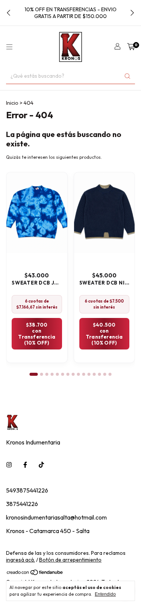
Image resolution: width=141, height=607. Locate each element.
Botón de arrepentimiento (70, 559)
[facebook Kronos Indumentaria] (25, 464)
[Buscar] (127, 76)
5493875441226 (27, 490)
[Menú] (9, 47)
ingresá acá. (20, 559)
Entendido (105, 594)
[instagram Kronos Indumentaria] (9, 464)
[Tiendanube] (35, 574)
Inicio (12, 102)
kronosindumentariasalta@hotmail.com (56, 517)
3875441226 (22, 504)
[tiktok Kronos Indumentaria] (41, 464)
